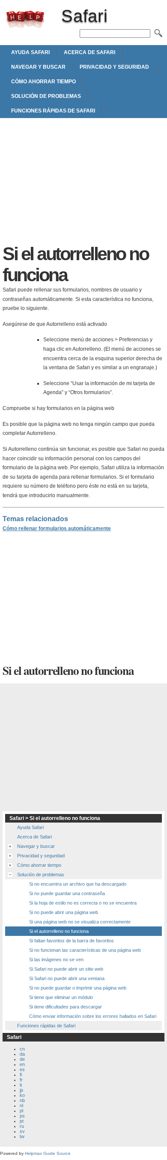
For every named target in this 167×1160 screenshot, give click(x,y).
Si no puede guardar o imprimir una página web (77, 987)
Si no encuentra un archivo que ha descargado (77, 884)
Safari (25, 19)
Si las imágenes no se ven (56, 959)
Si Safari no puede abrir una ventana (66, 978)
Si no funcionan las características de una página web (85, 950)
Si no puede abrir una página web (63, 912)
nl (21, 1105)
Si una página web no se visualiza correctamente (80, 921)
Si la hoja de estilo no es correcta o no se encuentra (83, 902)
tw (22, 1136)
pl (21, 1110)
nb (22, 1100)
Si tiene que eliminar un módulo (61, 997)
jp (21, 1090)
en (22, 1064)
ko (22, 1095)
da (22, 1054)
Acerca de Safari (89, 52)
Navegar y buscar (38, 67)
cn (22, 1048)
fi (21, 1074)
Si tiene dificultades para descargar (65, 1006)
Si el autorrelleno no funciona (59, 931)
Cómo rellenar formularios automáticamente (57, 528)
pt (22, 1121)
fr (21, 1079)
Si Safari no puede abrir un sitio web (66, 969)
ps (22, 1115)
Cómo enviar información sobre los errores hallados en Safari (92, 1016)
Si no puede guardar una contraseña (67, 893)
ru (22, 1126)
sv (22, 1131)
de (22, 1059)
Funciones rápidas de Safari (53, 111)
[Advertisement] (83, 183)
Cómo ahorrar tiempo (43, 82)
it (21, 1084)
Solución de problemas (46, 96)
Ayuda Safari (30, 52)
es (22, 1069)
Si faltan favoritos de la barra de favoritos (71, 940)
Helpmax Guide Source (48, 1153)
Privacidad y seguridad (114, 67)
